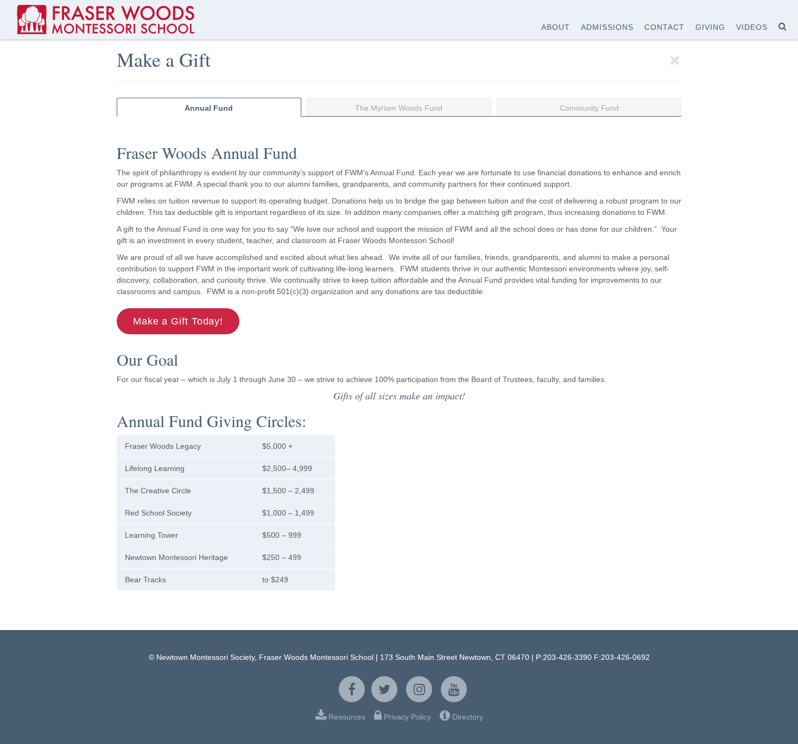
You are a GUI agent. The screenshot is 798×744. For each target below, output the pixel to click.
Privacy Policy (407, 717)
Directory (466, 717)
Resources (347, 717)
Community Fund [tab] (589, 108)
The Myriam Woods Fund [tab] (398, 108)
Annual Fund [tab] (209, 108)
